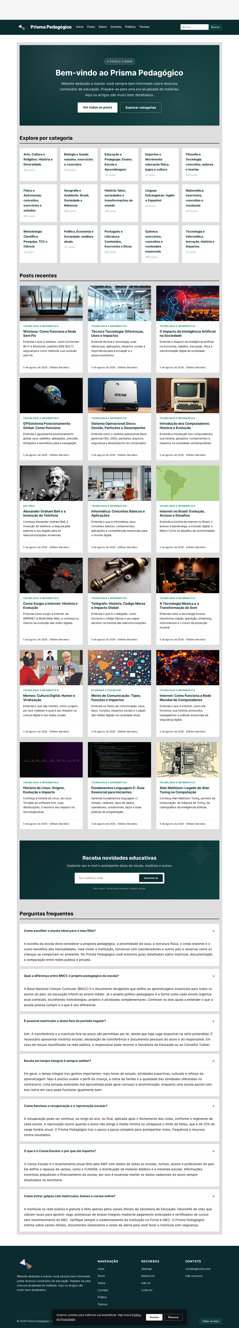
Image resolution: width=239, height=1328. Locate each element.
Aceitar (154, 1317)
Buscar (215, 27)
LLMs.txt (146, 1290)
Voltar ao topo (210, 1321)
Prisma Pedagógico (51, 27)
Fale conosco (194, 1276)
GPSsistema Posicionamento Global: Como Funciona (46, 426)
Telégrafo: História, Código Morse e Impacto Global (118, 606)
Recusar (173, 1317)
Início (79, 27)
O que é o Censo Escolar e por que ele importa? (60, 1151)
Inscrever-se (151, 878)
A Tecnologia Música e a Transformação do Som (179, 606)
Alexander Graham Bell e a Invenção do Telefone (44, 513)
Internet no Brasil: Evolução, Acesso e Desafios (182, 513)
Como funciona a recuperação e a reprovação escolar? (65, 1106)
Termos (144, 27)
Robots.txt (148, 1276)
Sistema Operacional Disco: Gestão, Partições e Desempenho (118, 426)
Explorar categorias (140, 107)
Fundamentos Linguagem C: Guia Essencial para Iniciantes (117, 790)
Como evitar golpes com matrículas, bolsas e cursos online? (69, 1196)
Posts (91, 27)
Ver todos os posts (97, 107)
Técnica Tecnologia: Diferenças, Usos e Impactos (117, 333)
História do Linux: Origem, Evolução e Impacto (44, 790)
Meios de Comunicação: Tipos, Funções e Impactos (116, 698)
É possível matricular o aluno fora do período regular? (65, 1021)
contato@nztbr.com (198, 1269)
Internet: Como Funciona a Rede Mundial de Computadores (185, 698)
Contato (116, 27)
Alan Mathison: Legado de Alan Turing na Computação (184, 790)
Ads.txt (145, 1283)
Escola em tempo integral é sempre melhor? (57, 1061)
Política (130, 27)
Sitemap (146, 1269)
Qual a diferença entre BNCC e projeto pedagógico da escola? (71, 976)
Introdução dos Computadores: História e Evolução (185, 426)
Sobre (103, 27)
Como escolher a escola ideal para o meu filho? (60, 931)
